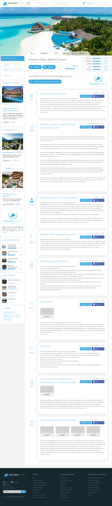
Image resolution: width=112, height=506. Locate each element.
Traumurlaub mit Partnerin (53, 93)
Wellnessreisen (7, 319)
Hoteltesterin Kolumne (66, 487)
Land (5, 70)
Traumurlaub (46, 302)
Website (50, 67)
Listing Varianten (64, 497)
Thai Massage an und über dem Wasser (59, 198)
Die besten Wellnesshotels (39, 483)
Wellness (17, 316)
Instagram (7, 485)
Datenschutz (43, 497)
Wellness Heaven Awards (66, 490)
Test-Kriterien (63, 478)
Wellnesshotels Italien (93, 487)
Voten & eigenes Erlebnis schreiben (47, 82)
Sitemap (90, 495)
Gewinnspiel (36, 492)
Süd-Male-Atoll (46, 62)
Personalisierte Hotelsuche (39, 485)
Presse (34, 478)
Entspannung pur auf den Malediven (58, 420)
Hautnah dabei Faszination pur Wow (58, 234)
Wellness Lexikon (37, 490)
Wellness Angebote (38, 487)
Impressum (35, 497)
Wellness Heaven (64, 492)
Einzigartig (45, 346)
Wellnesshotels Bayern (93, 480)
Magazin (62, 485)
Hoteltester (63, 483)
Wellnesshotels (41, 3)
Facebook (15, 482)
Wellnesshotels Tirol (93, 485)
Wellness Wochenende (9, 312)
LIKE (86, 96)
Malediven (56, 62)
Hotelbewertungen (60, 3)
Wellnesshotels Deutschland (95, 478)
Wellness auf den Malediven (54, 261)
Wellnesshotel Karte (38, 480)
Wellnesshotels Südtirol (94, 490)
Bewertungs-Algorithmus (66, 480)
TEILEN (99, 96)
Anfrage (36, 67)
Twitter (7, 482)
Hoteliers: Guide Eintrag (39, 495)
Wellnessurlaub (8, 316)
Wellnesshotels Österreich (94, 483)
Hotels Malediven (92, 492)
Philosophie (63, 495)
